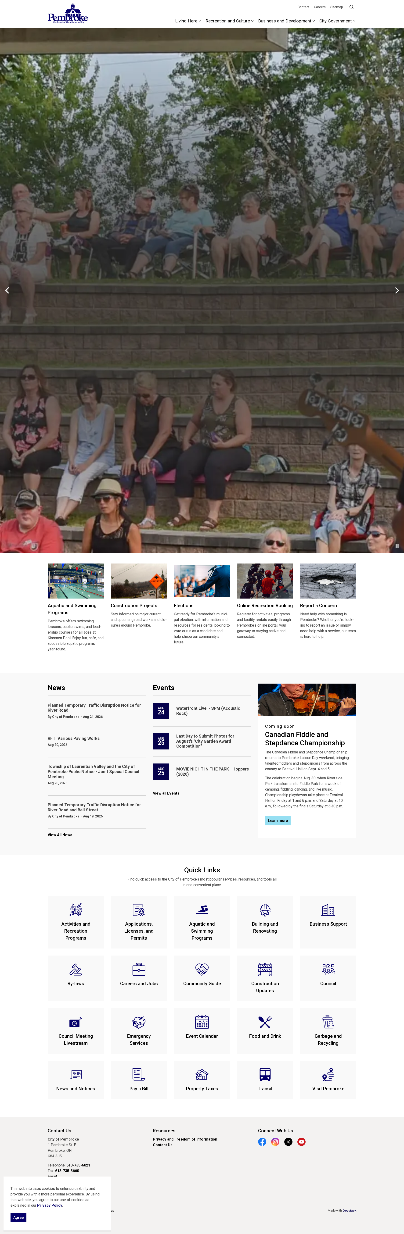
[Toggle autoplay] (397, 795)
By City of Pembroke (63, 966)
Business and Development (284, 21)
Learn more (202, 775)
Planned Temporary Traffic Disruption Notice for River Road (94, 957)
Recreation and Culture (228, 21)
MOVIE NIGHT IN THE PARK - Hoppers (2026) (212, 1021)
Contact (303, 7)
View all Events (166, 1042)
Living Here (186, 21)
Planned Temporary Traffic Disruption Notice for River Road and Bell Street (94, 1057)
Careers (320, 7)
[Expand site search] (351, 7)
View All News (60, 1084)
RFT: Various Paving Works (74, 987)
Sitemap (336, 7)
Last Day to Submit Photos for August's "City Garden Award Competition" (205, 990)
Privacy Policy (49, 1205)
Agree (18, 1217)
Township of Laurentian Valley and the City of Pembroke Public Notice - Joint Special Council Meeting (93, 1020)
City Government (335, 21)
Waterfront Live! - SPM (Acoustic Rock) (208, 960)
